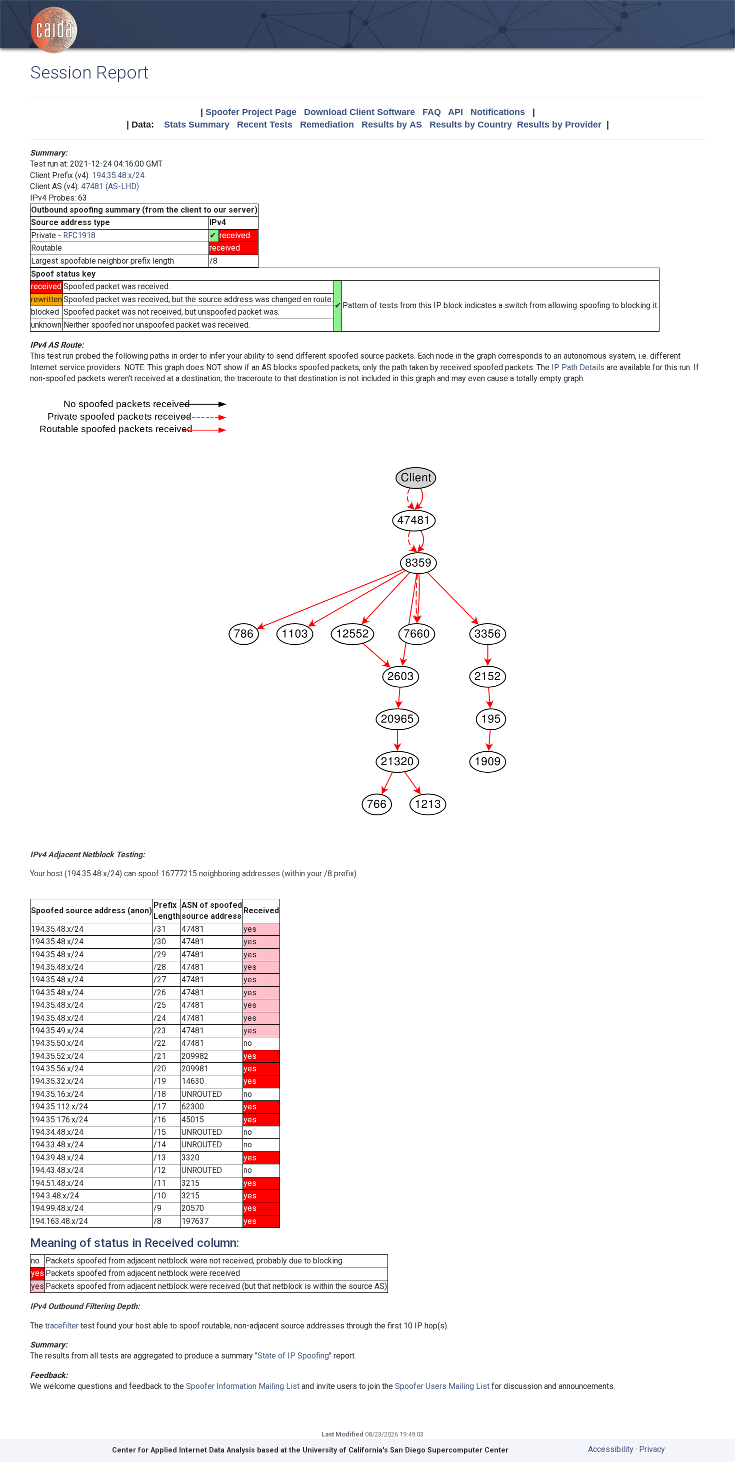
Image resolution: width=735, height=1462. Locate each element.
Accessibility (611, 1449)
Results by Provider (559, 125)
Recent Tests (264, 125)
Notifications (497, 112)
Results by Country (471, 125)
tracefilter (61, 1325)
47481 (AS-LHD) (110, 186)
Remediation (327, 125)
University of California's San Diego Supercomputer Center (405, 1450)
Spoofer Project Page (251, 112)
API (455, 112)
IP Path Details (578, 367)
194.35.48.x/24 (118, 175)
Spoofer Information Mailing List (243, 1386)
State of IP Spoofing (293, 1355)
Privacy (652, 1449)
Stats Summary (197, 125)
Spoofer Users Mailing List (442, 1386)
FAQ (431, 112)
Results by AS (392, 125)
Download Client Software (359, 112)
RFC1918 (79, 235)
